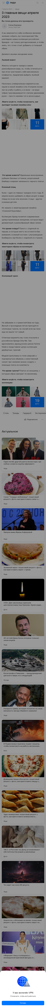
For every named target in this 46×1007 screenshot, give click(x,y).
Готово (23, 1003)
